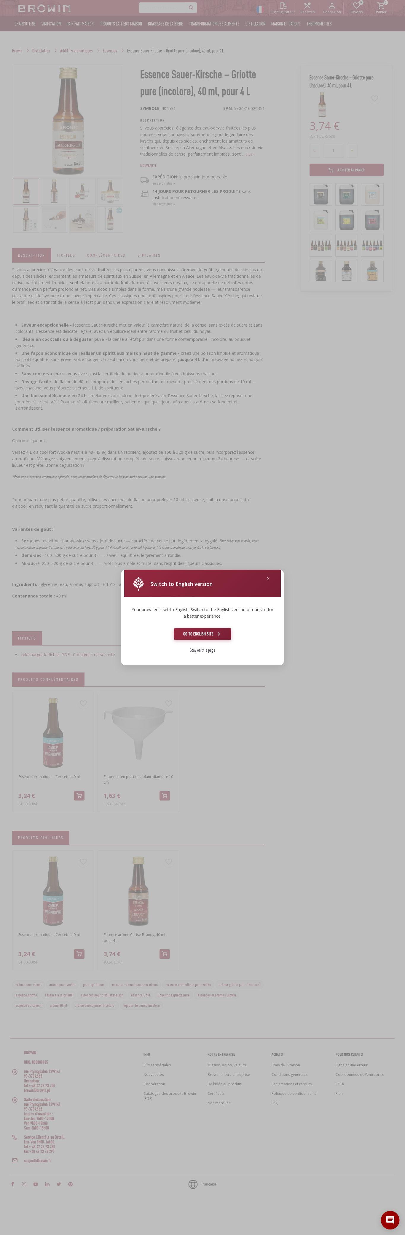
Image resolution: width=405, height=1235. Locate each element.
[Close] (268, 578)
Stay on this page (202, 650)
